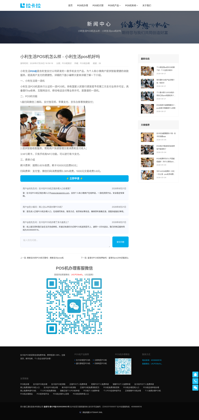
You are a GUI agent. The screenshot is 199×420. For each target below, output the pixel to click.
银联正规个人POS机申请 (69, 391)
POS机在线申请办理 (151, 387)
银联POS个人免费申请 (121, 384)
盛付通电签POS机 (83, 363)
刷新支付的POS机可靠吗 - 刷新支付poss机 (45, 258)
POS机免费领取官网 (111, 387)
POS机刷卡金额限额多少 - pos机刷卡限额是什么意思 (165, 106)
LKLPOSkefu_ (77, 274)
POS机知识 (67, 63)
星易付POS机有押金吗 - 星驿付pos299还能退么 (108, 258)
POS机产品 (113, 5)
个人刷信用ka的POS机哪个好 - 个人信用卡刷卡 (165, 68)
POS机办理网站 (26, 394)
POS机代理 (98, 5)
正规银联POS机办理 (133, 391)
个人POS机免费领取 (48, 391)
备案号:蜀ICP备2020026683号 (57, 406)
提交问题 (120, 242)
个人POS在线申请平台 (112, 391)
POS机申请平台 (43, 394)
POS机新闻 (130, 5)
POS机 (33, 71)
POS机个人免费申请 (91, 391)
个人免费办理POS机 (153, 391)
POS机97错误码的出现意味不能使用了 (165, 147)
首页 (70, 5)
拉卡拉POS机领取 (58, 384)
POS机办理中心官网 (61, 394)
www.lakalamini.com (60, 193)
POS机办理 (82, 5)
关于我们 (146, 5)
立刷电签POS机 (100, 360)
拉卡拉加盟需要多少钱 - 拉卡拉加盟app (166, 135)
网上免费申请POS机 (28, 391)
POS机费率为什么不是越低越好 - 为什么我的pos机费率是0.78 (165, 160)
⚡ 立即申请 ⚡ (74, 178)
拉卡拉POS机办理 (40, 384)
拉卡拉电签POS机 (83, 360)
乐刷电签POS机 (100, 363)
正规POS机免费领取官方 (89, 387)
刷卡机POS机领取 (69, 387)
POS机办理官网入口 (131, 387)
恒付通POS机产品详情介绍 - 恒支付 (165, 81)
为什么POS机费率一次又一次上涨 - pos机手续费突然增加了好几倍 (165, 173)
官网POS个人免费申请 (100, 384)
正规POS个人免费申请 (78, 384)
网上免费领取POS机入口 (30, 387)
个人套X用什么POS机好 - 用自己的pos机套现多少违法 (165, 94)
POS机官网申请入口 (81, 394)
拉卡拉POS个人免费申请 (144, 384)
